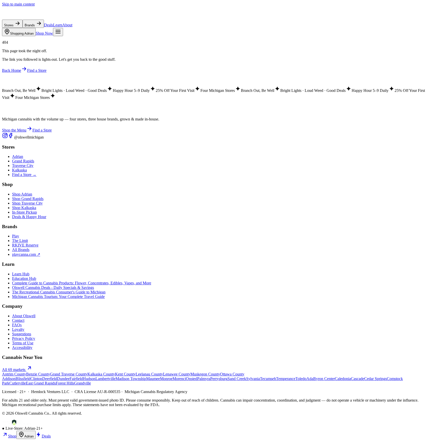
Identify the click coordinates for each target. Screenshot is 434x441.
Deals (48, 25)
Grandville (82, 383)
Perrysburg (219, 378)
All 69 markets (14, 369)
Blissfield (23, 378)
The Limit (20, 240)
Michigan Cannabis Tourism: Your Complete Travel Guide (58, 296)
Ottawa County (232, 374)
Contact (18, 320)
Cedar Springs (375, 378)
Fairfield (76, 378)
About (67, 25)
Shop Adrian (22, 194)
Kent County (125, 374)
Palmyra (203, 378)
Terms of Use (22, 343)
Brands (30, 25)
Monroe (166, 378)
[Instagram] (5, 137)
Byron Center (324, 378)
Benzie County (38, 374)
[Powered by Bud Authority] (17, 424)
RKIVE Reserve (25, 245)
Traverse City (22, 165)
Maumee (153, 378)
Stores (9, 25)
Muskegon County (205, 374)
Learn (57, 25)
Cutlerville (17, 383)
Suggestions (21, 334)
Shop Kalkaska (24, 208)
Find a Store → (24, 174)
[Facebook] (11, 137)
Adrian (22, 33)
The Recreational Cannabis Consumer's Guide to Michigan (58, 292)
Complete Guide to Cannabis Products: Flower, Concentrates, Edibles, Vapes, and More (81, 283)
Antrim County (14, 374)
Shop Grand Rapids (27, 199)
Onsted (191, 378)
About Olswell (23, 316)
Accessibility (22, 347)
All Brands (20, 249)
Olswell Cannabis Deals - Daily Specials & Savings (53, 287)
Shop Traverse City (27, 203)
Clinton (36, 378)
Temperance (285, 378)
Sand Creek (237, 378)
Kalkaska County (101, 374)
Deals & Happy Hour (29, 217)
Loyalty (18, 329)
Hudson (89, 378)
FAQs (17, 325)
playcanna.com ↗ (26, 254)
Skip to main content (18, 4)
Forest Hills (65, 383)
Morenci (179, 378)
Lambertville (105, 378)
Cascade (357, 378)
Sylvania (253, 378)
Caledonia (343, 378)
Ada (309, 378)
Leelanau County (149, 374)
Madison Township (131, 378)
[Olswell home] (25, 17)
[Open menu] (58, 32)
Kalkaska (19, 170)
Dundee (63, 378)
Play (15, 236)
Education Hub (24, 278)
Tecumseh (268, 378)
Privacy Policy (23, 338)
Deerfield (49, 378)
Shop (12, 436)
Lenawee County (176, 374)
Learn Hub (20, 274)
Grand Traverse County (68, 374)
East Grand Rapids (41, 383)
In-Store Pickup (24, 212)
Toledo (300, 378)
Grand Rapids (23, 161)
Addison (9, 378)
